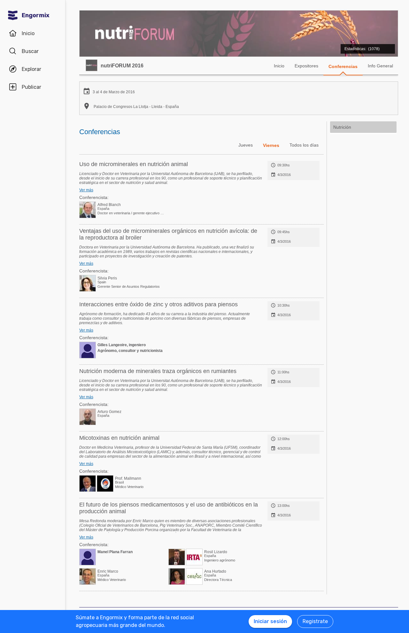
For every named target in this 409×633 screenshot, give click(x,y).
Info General (380, 65)
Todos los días (304, 145)
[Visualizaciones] (366, 45)
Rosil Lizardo (215, 552)
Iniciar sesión (270, 621)
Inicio (279, 65)
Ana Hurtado (215, 571)
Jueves (245, 145)
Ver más (86, 190)
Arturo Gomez (109, 411)
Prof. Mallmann (128, 478)
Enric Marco (107, 571)
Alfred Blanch (109, 204)
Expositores (306, 65)
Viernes (271, 145)
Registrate (315, 621)
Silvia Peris (107, 278)
